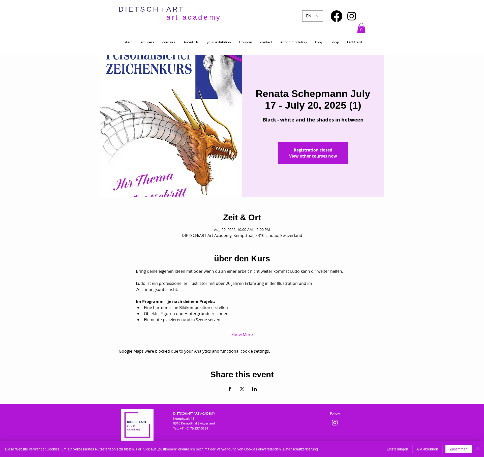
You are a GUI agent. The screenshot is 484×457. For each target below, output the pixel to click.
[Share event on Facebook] (229, 389)
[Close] (478, 449)
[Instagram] (351, 16)
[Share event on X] (242, 389)
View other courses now (313, 156)
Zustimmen (459, 448)
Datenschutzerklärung (300, 448)
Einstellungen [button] (397, 448)
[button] (361, 28)
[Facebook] (336, 16)
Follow (335, 413)
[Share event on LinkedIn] (254, 389)
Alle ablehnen (427, 448)
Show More (242, 334)
